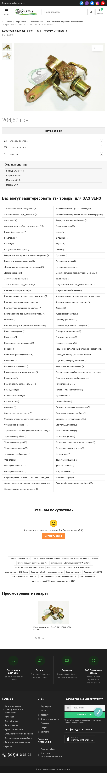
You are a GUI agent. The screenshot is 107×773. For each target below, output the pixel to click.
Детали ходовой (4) (13, 273)
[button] (80, 739)
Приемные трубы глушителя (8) (18, 355)
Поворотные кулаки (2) (14, 331)
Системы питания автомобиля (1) (71, 413)
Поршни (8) (9, 349)
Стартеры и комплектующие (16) (71, 419)
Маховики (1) (10, 320)
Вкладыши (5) (62, 238)
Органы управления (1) (66, 320)
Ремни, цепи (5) (11, 390)
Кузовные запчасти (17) (67, 314)
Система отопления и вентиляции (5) (73, 407)
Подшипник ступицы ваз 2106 (59, 567)
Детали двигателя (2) (66, 261)
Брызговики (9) (11, 238)
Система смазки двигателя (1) (18, 413)
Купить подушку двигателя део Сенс (33, 563)
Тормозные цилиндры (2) (16, 448)
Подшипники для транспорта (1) (19, 343)
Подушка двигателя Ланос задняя (29, 567)
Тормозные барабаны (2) (15, 436)
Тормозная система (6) (66, 431)
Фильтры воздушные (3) (67, 460)
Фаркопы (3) (10, 460)
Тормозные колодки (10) (15, 442)
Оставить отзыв (53, 536)
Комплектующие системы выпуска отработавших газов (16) (80, 296)
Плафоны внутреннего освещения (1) (73, 325)
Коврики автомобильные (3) (69, 290)
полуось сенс (56, 563)
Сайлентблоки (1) (64, 401)
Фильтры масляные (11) (15, 466)
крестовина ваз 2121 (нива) (16, 572)
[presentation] (94, 48)
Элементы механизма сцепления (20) (21, 489)
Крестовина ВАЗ (38, 572)
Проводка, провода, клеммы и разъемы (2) (75, 355)
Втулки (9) (60, 244)
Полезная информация (13, 3)
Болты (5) (60, 232)
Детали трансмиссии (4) (67, 267)
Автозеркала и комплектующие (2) (20, 209)
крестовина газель (55, 572)
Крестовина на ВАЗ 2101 (66, 576)
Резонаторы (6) (11, 378)
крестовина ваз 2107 (66, 581)
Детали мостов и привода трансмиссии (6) (24, 267)
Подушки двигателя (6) (66, 337)
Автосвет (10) (10, 220)
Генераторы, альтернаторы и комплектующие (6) (26, 255)
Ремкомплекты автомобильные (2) (20, 384)
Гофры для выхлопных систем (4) (19, 261)
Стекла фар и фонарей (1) (16, 425)
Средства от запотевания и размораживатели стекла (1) (29, 419)
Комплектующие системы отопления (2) (22, 302)
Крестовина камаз (74, 572)
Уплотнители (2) (63, 454)
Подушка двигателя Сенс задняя (46, 558)
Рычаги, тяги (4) (11, 401)
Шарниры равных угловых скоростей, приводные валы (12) (29, 477)
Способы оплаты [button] (17, 147)
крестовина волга (87, 576)
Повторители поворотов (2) (68, 331)
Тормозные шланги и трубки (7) (70, 448)
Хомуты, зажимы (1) (65, 471)
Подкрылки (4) (11, 337)
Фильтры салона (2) (65, 466)
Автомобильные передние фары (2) (20, 214)
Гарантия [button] (13, 154)
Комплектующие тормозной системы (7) (22, 308)
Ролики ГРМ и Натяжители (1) (69, 390)
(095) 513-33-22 (19, 755)
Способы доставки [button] (18, 141)
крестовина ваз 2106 (83, 567)
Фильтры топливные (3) (15, 471)
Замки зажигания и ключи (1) (17, 279)
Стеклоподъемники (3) (66, 425)
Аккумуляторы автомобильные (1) (71, 220)
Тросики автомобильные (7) (17, 454)
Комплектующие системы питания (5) (73, 302)
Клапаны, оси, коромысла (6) (17, 290)
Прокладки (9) (10, 360)
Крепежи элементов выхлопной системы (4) (24, 314)
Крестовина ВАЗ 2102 (93, 572)
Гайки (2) (60, 249)
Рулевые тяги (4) (63, 395)
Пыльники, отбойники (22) (16, 366)
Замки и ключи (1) (64, 279)
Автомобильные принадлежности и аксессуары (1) (79, 214)
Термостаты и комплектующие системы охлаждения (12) (29, 431)
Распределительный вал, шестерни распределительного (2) (80, 372)
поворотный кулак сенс (19, 558)
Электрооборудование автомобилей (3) (74, 483)
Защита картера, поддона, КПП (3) (20, 284)
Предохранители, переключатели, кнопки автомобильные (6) (80, 349)
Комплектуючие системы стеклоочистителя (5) (26, 296)
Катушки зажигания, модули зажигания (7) (75, 284)
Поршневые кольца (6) (66, 343)
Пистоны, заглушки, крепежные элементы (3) (25, 325)
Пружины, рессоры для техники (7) (71, 360)
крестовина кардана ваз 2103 (24, 576)
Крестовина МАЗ (47, 576)
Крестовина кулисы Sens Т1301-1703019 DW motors (52, 628)
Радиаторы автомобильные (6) (70, 366)
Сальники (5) (10, 407)
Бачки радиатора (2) (65, 226)
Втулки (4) (9, 244)
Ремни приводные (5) (66, 384)
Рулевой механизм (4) (14, 395)
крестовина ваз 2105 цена (43, 581)
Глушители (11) (62, 255)
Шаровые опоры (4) (65, 477)
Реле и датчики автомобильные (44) (72, 378)
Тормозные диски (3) (65, 436)
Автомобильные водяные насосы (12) (73, 209)
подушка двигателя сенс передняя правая (80, 558)
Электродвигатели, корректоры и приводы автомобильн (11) (29, 483)
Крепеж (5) (61, 308)
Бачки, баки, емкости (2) (15, 232)
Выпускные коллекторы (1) (16, 249)
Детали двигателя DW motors (77, 563)
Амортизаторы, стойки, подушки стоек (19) (24, 226)
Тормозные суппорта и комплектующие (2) (75, 442)
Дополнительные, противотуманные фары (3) (77, 273)
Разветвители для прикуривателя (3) (21, 372)
